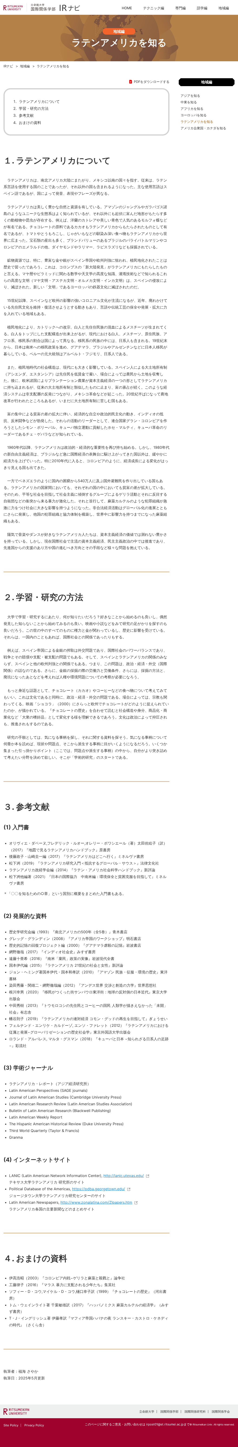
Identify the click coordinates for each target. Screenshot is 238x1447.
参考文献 (26, 115)
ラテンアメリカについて (39, 101)
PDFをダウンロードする (151, 82)
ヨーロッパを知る (194, 115)
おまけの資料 (30, 122)
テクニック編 (153, 8)
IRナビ (8, 66)
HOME (127, 8)
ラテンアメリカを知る (197, 122)
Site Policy (10, 1425)
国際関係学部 (169, 1411)
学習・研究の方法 (34, 108)
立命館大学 (146, 1411)
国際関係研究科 (195, 1411)
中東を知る (189, 102)
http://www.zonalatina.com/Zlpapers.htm (96, 1202)
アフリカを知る (192, 109)
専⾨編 (180, 8)
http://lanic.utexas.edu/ (123, 1175)
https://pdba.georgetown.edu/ (98, 1189)
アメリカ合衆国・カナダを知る (203, 128)
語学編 (202, 8)
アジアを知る (190, 96)
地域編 (223, 8)
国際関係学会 (221, 1411)
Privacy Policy (34, 1425)
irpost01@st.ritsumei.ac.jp (165, 1424)
